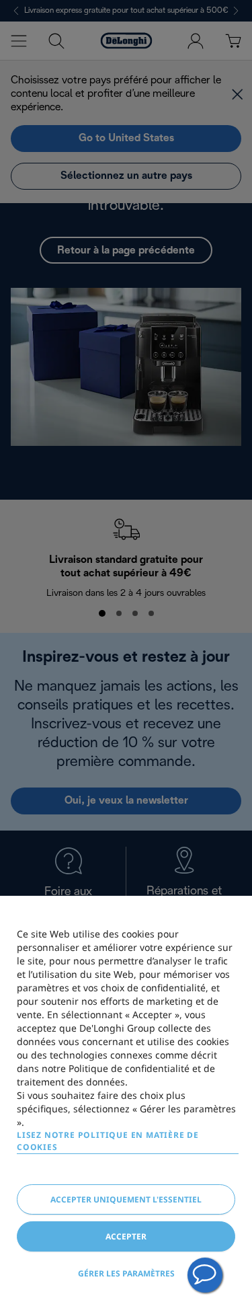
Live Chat (205, 1275)
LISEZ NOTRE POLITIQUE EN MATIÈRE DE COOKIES (108, 1141)
